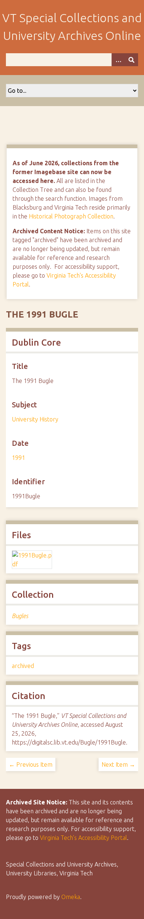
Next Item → (118, 764)
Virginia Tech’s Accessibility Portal (83, 837)
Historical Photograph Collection (71, 216)
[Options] (118, 59)
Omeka (70, 896)
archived (23, 665)
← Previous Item (30, 764)
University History (35, 419)
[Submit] (131, 59)
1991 (18, 457)
